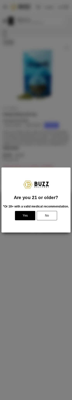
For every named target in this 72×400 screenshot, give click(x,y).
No (47, 215)
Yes (25, 215)
